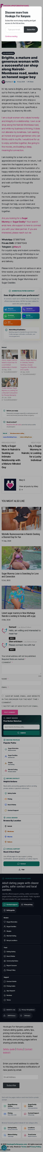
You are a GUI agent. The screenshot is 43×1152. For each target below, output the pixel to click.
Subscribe (31, 29)
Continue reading (11, 36)
